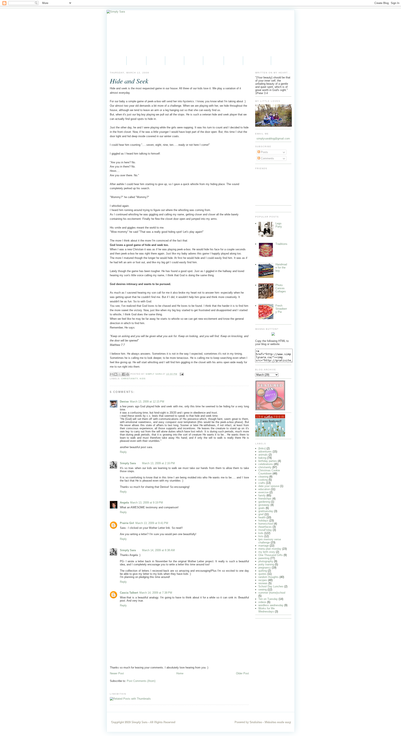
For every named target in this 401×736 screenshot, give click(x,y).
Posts (264, 152)
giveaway (264, 504)
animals (263, 454)
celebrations (265, 464)
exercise (263, 492)
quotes (262, 573)
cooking (263, 479)
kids (143, 378)
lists (260, 536)
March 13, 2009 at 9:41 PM (151, 523)
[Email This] (112, 374)
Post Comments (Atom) (141, 680)
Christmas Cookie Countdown (269, 472)
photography (265, 561)
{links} (262, 448)
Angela (124, 502)
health (262, 517)
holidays (263, 520)
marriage (263, 545)
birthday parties (267, 461)
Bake (174, 60)
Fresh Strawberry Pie (281, 308)
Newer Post (117, 673)
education (264, 489)
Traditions (281, 243)
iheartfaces (265, 526)
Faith (156, 60)
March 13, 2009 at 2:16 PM (158, 463)
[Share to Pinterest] (128, 374)
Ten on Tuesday (268, 599)
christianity (129, 378)
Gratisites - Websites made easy (270, 721)
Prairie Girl (127, 523)
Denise (124, 401)
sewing (262, 589)
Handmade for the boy (281, 267)
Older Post (242, 673)
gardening (264, 501)
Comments (267, 158)
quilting (262, 570)
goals (261, 508)
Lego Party (278, 225)
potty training (266, 564)
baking (262, 457)
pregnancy (264, 567)
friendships (265, 498)
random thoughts (268, 577)
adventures (265, 451)
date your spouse (268, 486)
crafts (261, 482)
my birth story (266, 551)
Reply (123, 452)
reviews (263, 583)
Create (213, 60)
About (136, 60)
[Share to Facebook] (124, 374)
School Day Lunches (270, 586)
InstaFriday (265, 530)
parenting (263, 558)
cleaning (263, 476)
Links (233, 60)
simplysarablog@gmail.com (273, 138)
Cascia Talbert (129, 592)
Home (116, 60)
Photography (257, 60)
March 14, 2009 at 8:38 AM (158, 550)
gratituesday (265, 511)
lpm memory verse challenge (269, 541)
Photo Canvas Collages (280, 288)
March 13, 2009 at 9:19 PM (146, 502)
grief (261, 514)
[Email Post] (181, 374)
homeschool (265, 523)
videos (262, 602)
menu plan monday (269, 548)
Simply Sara (128, 463)
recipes (262, 580)
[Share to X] (120, 374)
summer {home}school (271, 592)
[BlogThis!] (116, 374)
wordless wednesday (270, 605)
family (262, 495)
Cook (193, 60)
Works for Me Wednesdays (266, 610)
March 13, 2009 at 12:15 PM (147, 401)
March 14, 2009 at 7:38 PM (155, 592)
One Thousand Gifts (270, 555)
